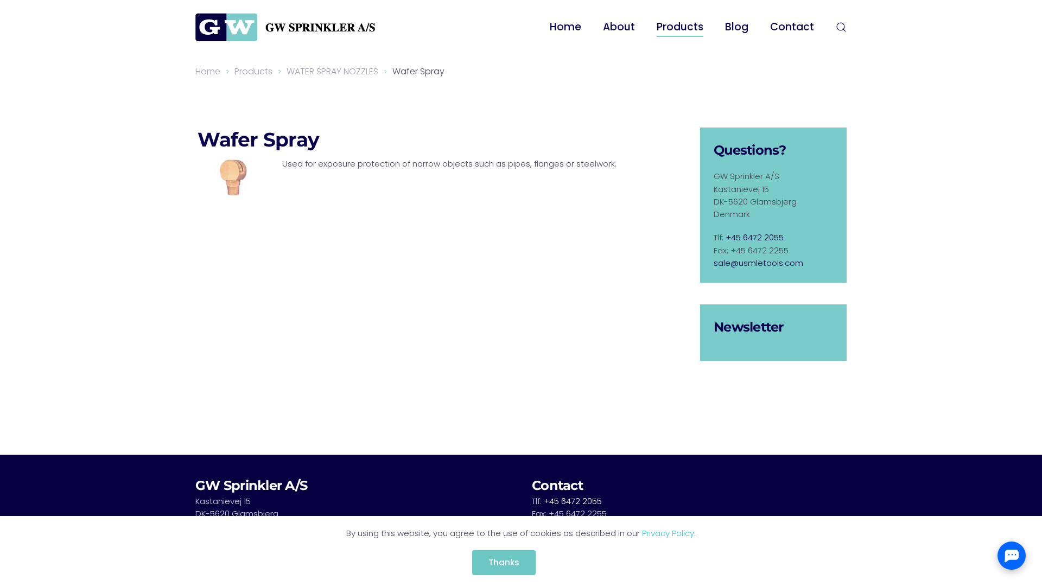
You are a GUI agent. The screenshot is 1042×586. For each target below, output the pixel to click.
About (619, 27)
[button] (841, 27)
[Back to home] (285, 27)
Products (680, 27)
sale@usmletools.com (758, 263)
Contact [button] (792, 27)
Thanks (503, 562)
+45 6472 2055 (755, 237)
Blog (736, 27)
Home (565, 27)
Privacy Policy (668, 533)
